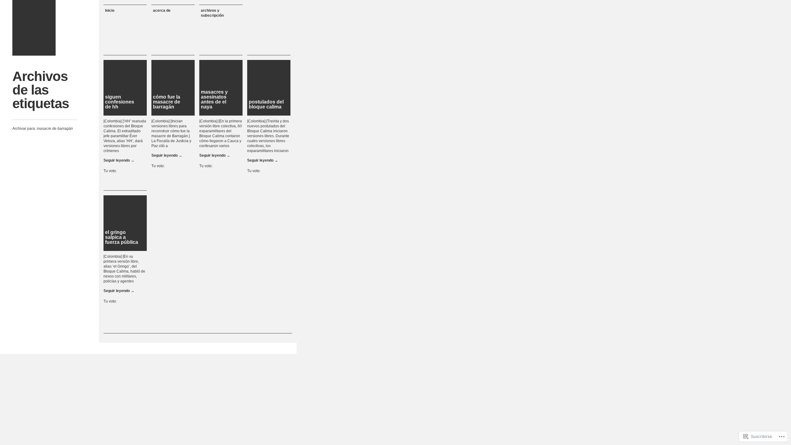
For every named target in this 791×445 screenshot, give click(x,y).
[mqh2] (34, 28)
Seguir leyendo (119, 160)
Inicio (109, 10)
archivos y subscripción (212, 13)
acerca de (162, 10)
